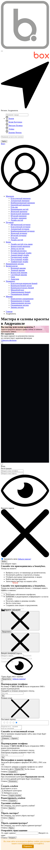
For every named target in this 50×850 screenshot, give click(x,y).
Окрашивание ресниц (20, 305)
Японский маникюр (19, 211)
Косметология (11, 266)
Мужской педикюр (18, 235)
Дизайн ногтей (17, 220)
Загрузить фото (7, 769)
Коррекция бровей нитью (21, 286)
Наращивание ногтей (19, 209)
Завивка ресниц (17, 307)
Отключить (13, 781)
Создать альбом (15, 795)
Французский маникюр (20, 246)
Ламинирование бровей (20, 292)
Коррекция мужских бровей (22, 288)
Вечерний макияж (18, 268)
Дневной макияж (18, 270)
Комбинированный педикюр (23, 231)
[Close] (2, 464)
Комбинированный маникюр (23, 203)
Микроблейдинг (17, 290)
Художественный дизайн (21, 253)
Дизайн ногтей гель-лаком (22, 244)
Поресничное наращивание (22, 299)
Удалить (12, 808)
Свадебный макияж (19, 275)
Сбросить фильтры (9, 340)
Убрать (11, 818)
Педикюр (10, 222)
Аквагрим (15, 279)
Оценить (15, 738)
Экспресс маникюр (19, 218)
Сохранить (13, 772)
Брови (8, 242)
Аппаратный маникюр (20, 201)
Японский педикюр (19, 233)
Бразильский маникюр (20, 214)
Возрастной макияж (19, 272)
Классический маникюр (21, 198)
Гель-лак (14, 207)
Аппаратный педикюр (20, 229)
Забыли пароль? (24, 559)
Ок (3, 696)
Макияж (9, 296)
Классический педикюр (20, 227)
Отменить (5, 738)
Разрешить (28, 846)
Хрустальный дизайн (19, 259)
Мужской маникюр (19, 216)
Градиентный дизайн (19, 257)
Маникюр (10, 196)
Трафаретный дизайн (19, 262)
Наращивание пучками (20, 301)
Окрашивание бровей (20, 294)
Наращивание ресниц (15, 264)
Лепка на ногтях (17, 248)
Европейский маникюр (20, 205)
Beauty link (6, 593)
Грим (13, 277)
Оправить (12, 838)
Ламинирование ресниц (21, 303)
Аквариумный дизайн (20, 255)
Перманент (10, 281)
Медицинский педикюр (20, 225)
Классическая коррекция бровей (24, 283)
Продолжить (6, 632)
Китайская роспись (19, 251)
